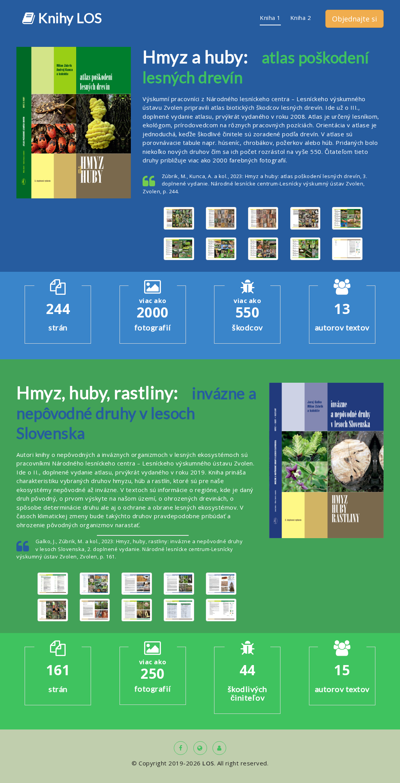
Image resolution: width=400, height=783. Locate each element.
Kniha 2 (300, 17)
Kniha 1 (270, 17)
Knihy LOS (69, 17)
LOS (208, 763)
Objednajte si (354, 18)
